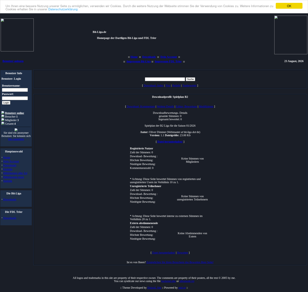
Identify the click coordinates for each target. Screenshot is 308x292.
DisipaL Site (154, 287)
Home (6, 157)
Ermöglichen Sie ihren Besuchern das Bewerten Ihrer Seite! (180, 262)
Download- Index (154, 85)
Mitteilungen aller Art (15, 173)
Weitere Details (165, 106)
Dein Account (11, 161)
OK (289, 6)
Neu (168, 85)
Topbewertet (189, 85)
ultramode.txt (186, 281)
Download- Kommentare (141, 106)
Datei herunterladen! (170, 141)
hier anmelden (16, 139)
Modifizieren (206, 106)
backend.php (168, 281)
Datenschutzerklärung (63, 9)
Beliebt (176, 85)
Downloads (9, 165)
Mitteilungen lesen (13, 177)
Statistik (7, 180)
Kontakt (7, 169)
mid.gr (182, 287)
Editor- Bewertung (186, 106)
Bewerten (182, 252)
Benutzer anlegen (13, 61)
